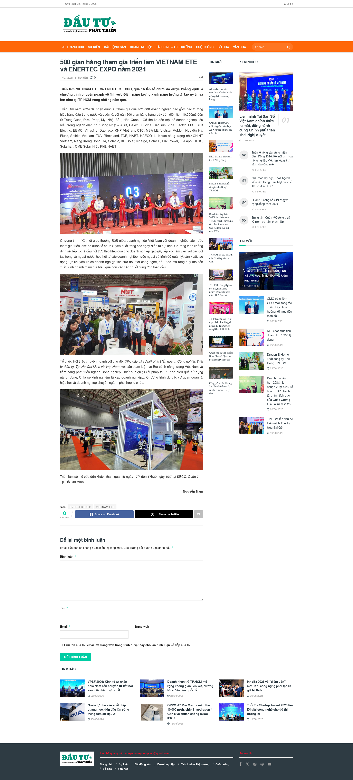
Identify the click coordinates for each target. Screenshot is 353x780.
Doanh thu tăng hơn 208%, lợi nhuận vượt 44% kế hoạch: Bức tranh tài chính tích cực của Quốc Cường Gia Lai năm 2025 (280, 391)
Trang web (142, 626)
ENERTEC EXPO (80, 507)
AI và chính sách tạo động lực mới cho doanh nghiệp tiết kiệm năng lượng (265, 275)
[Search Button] (289, 47)
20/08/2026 (256, 695)
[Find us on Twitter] (247, 764)
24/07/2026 (252, 286)
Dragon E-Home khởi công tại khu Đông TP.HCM (219, 187)
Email (65, 626)
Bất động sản (115, 47)
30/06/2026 (276, 321)
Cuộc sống (205, 47)
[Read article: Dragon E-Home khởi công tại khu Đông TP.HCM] (221, 173)
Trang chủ (75, 47)
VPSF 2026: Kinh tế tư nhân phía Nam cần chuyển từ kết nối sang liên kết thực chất (110, 685)
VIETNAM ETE (105, 507)
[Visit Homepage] (89, 24)
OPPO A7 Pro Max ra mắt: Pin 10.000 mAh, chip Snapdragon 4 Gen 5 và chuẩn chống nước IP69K (189, 711)
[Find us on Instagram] (254, 764)
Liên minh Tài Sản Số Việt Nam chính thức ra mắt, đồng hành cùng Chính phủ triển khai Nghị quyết (257, 125)
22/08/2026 (97, 695)
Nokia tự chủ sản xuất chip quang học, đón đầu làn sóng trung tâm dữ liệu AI (108, 709)
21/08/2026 (176, 695)
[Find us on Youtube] (269, 764)
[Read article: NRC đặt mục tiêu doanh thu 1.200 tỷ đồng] (221, 146)
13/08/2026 (276, 433)
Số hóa (223, 47)
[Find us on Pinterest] (262, 764)
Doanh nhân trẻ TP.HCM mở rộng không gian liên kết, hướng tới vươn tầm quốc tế (190, 685)
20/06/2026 (276, 409)
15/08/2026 (97, 719)
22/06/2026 (276, 368)
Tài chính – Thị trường (174, 47)
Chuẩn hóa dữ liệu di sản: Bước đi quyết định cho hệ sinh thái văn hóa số (221, 356)
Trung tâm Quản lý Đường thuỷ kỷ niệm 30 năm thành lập (271, 219)
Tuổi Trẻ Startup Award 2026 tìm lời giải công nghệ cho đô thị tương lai (270, 709)
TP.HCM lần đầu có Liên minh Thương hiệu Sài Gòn (220, 258)
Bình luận (68, 556)
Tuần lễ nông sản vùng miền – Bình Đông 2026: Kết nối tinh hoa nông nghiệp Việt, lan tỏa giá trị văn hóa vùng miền (272, 158)
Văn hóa (239, 47)
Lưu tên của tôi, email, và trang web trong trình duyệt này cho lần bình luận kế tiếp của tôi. (127, 645)
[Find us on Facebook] (240, 764)
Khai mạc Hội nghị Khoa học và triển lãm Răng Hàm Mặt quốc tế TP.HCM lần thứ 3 (272, 182)
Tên (64, 608)
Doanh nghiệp (141, 47)
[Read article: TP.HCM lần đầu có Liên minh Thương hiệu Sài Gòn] (221, 244)
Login (289, 3)
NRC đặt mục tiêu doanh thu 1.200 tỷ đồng (279, 335)
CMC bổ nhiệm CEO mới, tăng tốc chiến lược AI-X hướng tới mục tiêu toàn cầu (279, 307)
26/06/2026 (276, 345)
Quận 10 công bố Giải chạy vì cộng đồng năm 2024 (270, 202)
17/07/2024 (66, 77)
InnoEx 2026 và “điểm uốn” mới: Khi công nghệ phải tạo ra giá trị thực (269, 685)
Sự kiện (94, 47)
